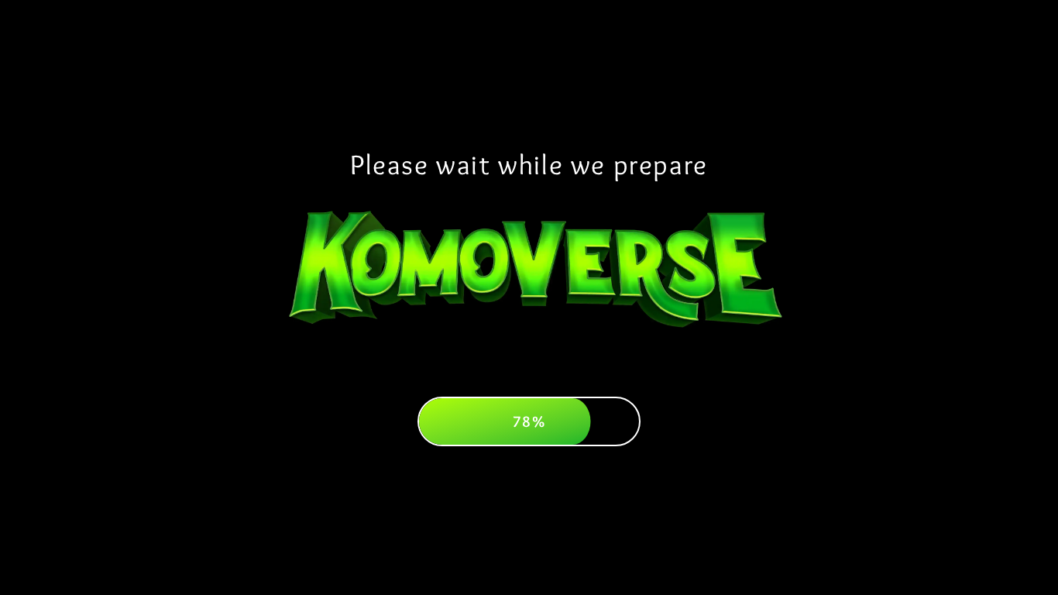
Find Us (704, 66)
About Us (202, 66)
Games (354, 66)
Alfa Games (856, 66)
